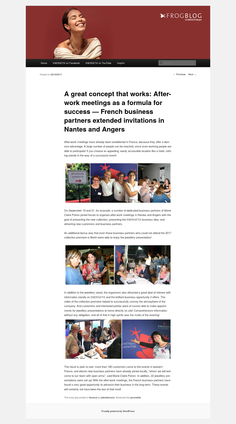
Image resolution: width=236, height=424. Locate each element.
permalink (135, 397)
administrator (108, 397)
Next (192, 74)
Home (44, 63)
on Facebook (66, 63)
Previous (179, 74)
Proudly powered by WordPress (118, 411)
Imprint (120, 63)
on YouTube (98, 63)
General (93, 397)
